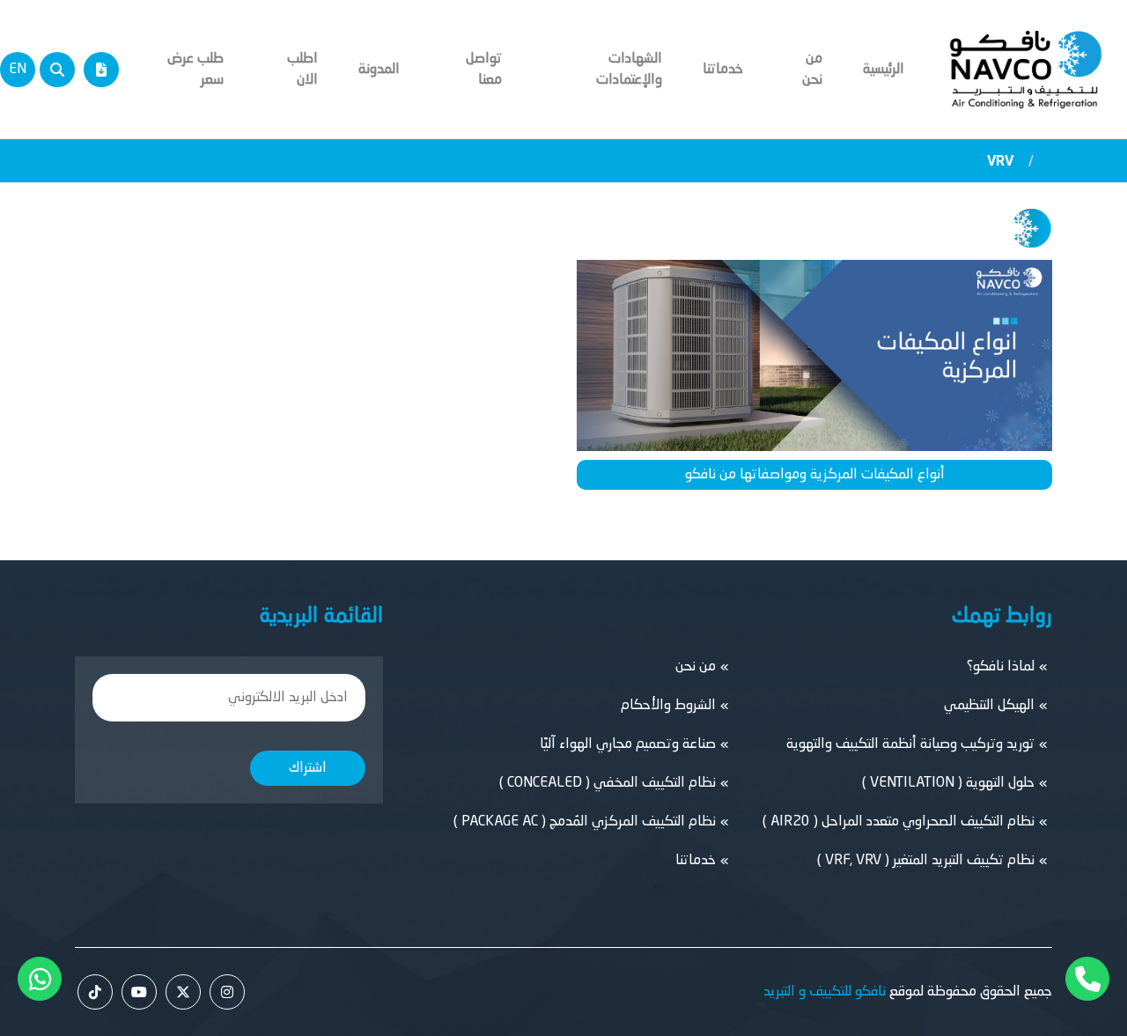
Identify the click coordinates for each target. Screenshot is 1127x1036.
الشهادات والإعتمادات (629, 69)
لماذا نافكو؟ (1001, 667)
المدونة (379, 70)
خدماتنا (723, 70)
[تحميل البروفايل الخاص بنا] (101, 69)
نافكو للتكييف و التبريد (824, 992)
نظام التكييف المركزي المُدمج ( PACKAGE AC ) (584, 822)
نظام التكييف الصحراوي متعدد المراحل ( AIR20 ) (898, 822)
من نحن (812, 69)
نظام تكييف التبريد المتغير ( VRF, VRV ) (926, 861)
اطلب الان (302, 69)
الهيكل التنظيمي (989, 706)
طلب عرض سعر (195, 69)
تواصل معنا (484, 69)
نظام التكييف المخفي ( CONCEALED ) (607, 783)
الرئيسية (883, 70)
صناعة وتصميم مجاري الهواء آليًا (628, 744)
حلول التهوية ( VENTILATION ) (948, 783)
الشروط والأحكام (668, 706)
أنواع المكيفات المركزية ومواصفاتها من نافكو (815, 475)
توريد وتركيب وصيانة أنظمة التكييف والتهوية (910, 744)
